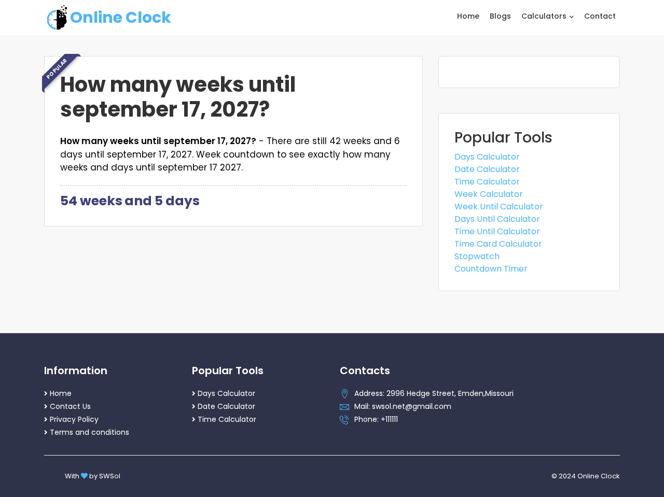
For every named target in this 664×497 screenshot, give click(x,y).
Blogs (500, 16)
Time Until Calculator (497, 231)
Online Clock (120, 17)
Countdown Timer (491, 269)
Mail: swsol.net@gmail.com (402, 406)
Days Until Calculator (497, 219)
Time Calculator (487, 182)
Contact (600, 16)
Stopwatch (477, 256)
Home (468, 16)
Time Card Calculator (498, 244)
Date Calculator (487, 169)
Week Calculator (488, 194)
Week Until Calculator (498, 206)
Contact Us (70, 406)
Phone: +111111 (376, 419)
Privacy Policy (74, 419)
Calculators (545, 16)
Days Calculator (487, 157)
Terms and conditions (89, 432)
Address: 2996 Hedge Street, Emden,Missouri (434, 393)
